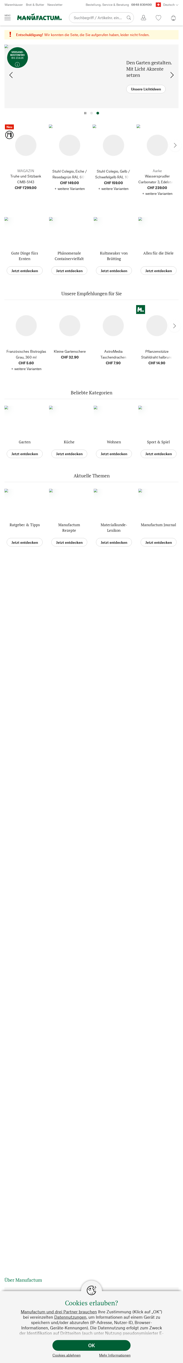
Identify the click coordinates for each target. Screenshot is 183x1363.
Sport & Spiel (158, 441)
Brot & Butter (35, 4)
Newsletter (54, 4)
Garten (25, 441)
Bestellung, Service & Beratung (119, 4)
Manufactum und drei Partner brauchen (59, 1311)
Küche (69, 441)
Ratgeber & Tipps (25, 524)
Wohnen (114, 441)
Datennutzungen (70, 1317)
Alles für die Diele (158, 253)
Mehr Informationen (115, 1355)
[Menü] (7, 17)
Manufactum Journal (158, 524)
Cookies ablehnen (66, 1355)
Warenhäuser (13, 4)
